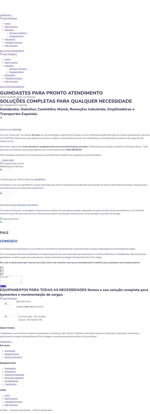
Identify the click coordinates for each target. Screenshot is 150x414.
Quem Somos (11, 27)
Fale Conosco (11, 45)
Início (7, 395)
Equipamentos (16, 36)
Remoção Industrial (14, 378)
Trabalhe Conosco (13, 42)
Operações (10, 39)
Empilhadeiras (11, 381)
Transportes (11, 384)
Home (8, 23)
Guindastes (10, 368)
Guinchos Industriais (14, 375)
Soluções (9, 30)
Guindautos (10, 371)
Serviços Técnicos (18, 33)
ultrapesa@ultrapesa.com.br (18, 9)
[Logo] (8, 18)
